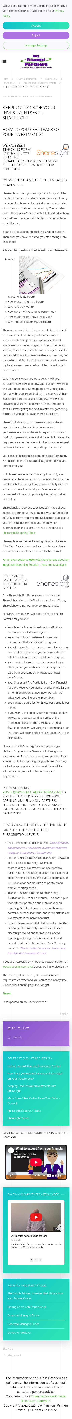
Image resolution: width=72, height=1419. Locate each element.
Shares (7, 993)
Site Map (8, 1348)
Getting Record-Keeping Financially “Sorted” (34, 1066)
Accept (36, 25)
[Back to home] (36, 61)
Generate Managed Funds (23, 1315)
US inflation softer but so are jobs (29, 1235)
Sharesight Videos (19, 1118)
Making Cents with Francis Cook (27, 1307)
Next (63, 1013)
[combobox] (36, 1037)
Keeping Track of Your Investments (32, 96)
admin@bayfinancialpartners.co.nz (32, 792)
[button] (4, 61)
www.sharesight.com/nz (18, 966)
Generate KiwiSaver (19, 1332)
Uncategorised (12, 1355)
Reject (36, 35)
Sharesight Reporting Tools (19, 532)
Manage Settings (36, 45)
